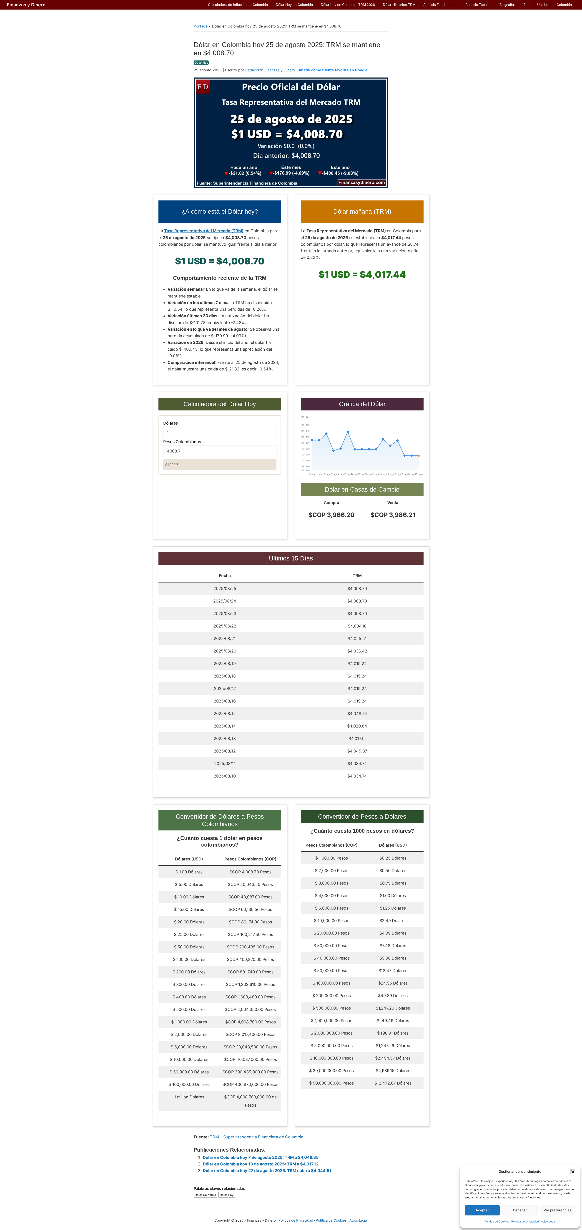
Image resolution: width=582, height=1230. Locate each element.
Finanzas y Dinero (26, 5)
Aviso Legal (548, 1221)
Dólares (170, 423)
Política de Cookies (496, 1221)
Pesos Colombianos (182, 441)
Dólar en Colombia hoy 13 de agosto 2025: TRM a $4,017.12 (261, 1164)
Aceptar (482, 1210)
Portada (201, 26)
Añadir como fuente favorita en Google (333, 70)
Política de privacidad (525, 1221)
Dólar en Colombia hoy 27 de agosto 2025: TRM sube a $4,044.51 (267, 1170)
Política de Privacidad (295, 1220)
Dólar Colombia (205, 1194)
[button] (573, 1172)
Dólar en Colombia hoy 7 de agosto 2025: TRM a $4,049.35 (261, 1157)
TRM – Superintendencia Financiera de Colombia (256, 1137)
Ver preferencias (557, 1210)
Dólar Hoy (201, 62)
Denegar (520, 1210)
